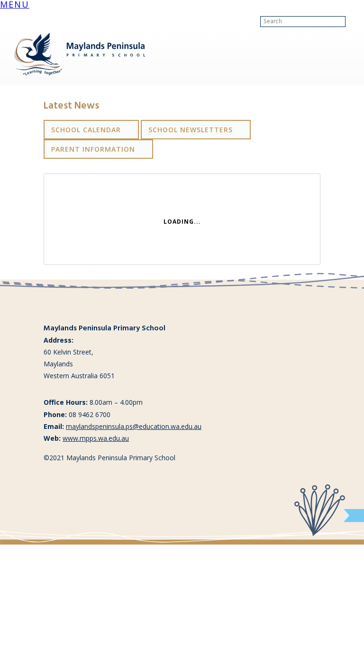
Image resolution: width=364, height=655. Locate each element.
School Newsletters (190, 129)
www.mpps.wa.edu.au (96, 438)
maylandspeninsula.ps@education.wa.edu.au (133, 426)
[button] (14, 5)
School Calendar (86, 129)
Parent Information (93, 149)
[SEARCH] (353, 21)
